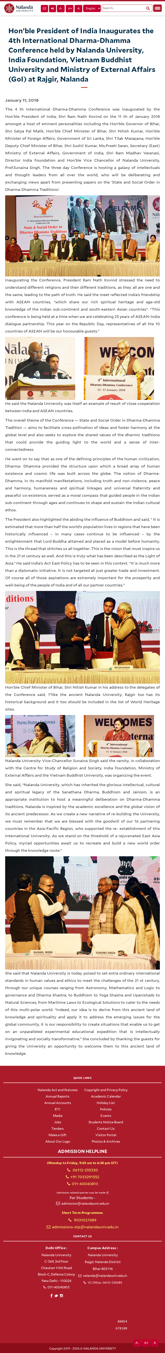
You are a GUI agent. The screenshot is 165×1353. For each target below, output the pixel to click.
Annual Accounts (57, 1103)
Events (106, 1116)
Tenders (57, 1129)
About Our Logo (57, 1141)
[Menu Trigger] (157, 8)
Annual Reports (58, 1096)
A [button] (78, 8)
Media (58, 1116)
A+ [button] (70, 8)
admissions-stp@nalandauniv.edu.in (85, 1227)
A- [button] (61, 8)
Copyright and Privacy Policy (106, 1090)
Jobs (57, 1122)
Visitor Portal (105, 1135)
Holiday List (106, 1103)
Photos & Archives (106, 1141)
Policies (106, 1109)
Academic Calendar (106, 1096)
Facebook (51, 1295)
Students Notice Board (106, 1122)
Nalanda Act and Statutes (58, 1090)
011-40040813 (85, 1183)
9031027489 (84, 1220)
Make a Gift (58, 1135)
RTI (57, 1109)
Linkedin (56, 1295)
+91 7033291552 (84, 1177)
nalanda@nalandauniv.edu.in (105, 1276)
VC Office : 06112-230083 (105, 1282)
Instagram (61, 1296)
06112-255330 (85, 1170)
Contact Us (106, 1129)
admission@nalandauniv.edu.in (85, 1204)
